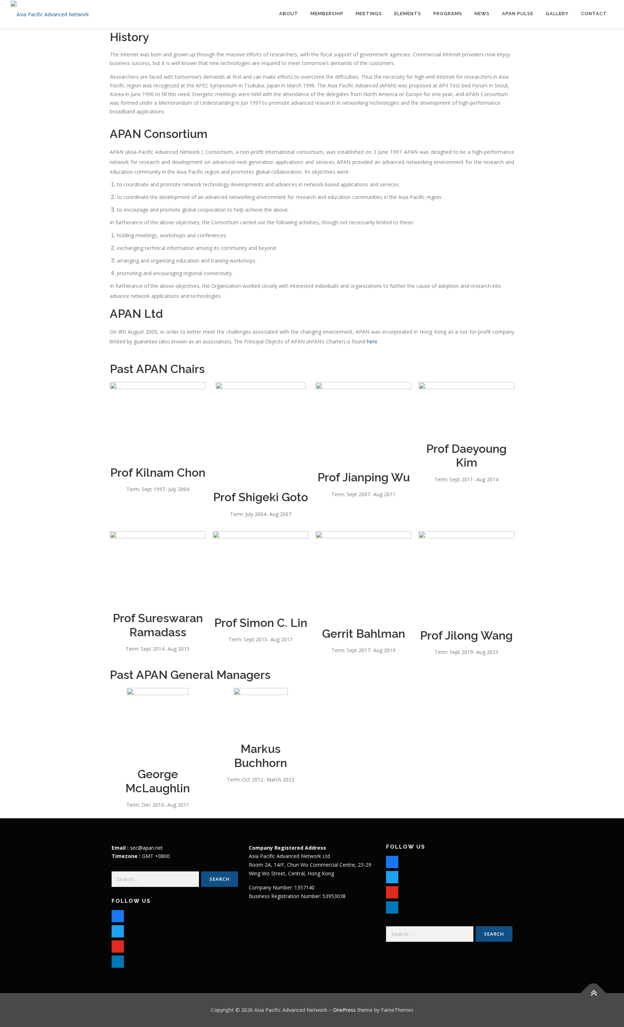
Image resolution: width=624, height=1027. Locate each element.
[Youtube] (392, 890)
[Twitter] (118, 929)
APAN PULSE (517, 13)
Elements (407, 13)
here (372, 341)
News (482, 13)
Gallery (557, 13)
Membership (327, 13)
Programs (447, 13)
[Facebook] (118, 914)
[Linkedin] (392, 905)
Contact (594, 13)
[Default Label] (118, 944)
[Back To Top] (593, 993)
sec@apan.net (146, 847)
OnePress (344, 1009)
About (288, 13)
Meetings (369, 13)
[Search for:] (155, 879)
